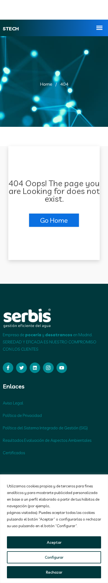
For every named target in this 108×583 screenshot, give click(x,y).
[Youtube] (61, 368)
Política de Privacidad (22, 415)
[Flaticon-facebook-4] (8, 368)
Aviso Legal (13, 403)
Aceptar (54, 542)
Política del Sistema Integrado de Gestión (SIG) (45, 427)
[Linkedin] (35, 368)
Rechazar (54, 572)
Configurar (54, 557)
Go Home (54, 220)
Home (46, 84)
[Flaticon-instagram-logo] (48, 368)
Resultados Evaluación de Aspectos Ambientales (47, 440)
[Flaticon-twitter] (21, 368)
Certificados (14, 452)
